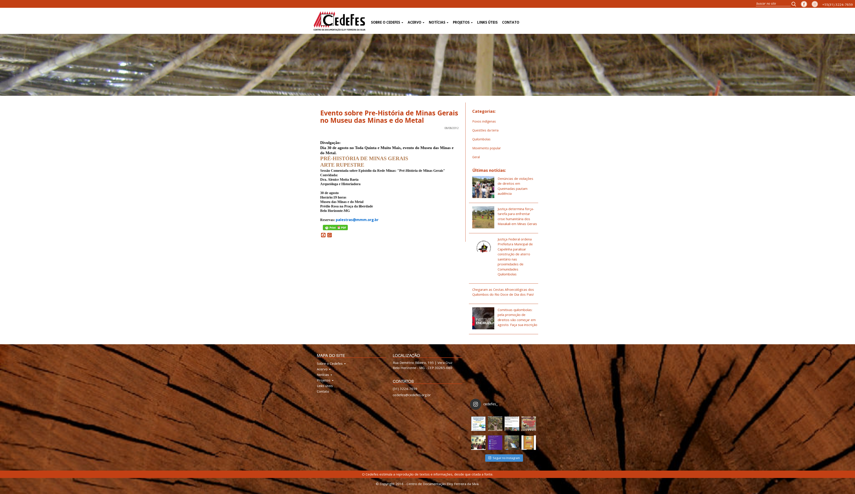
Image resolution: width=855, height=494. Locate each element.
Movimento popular (486, 148)
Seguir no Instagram (506, 458)
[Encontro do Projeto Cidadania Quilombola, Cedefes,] (478, 442)
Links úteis (487, 22)
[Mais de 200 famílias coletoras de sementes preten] (495, 423)
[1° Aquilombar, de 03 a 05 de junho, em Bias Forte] (528, 423)
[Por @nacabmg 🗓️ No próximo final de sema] (478, 423)
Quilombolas (481, 139)
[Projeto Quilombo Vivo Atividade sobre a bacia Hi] (512, 442)
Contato (510, 22)
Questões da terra (485, 130)
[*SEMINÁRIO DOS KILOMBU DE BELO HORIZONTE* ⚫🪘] (528, 442)
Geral (476, 157)
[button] (795, 4)
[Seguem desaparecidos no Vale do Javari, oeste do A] (512, 423)
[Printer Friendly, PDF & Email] (335, 227)
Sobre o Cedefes (386, 22)
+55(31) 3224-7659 (837, 4)
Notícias (437, 22)
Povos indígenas (484, 121)
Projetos (461, 22)
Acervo (415, 22)
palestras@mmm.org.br (357, 219)
